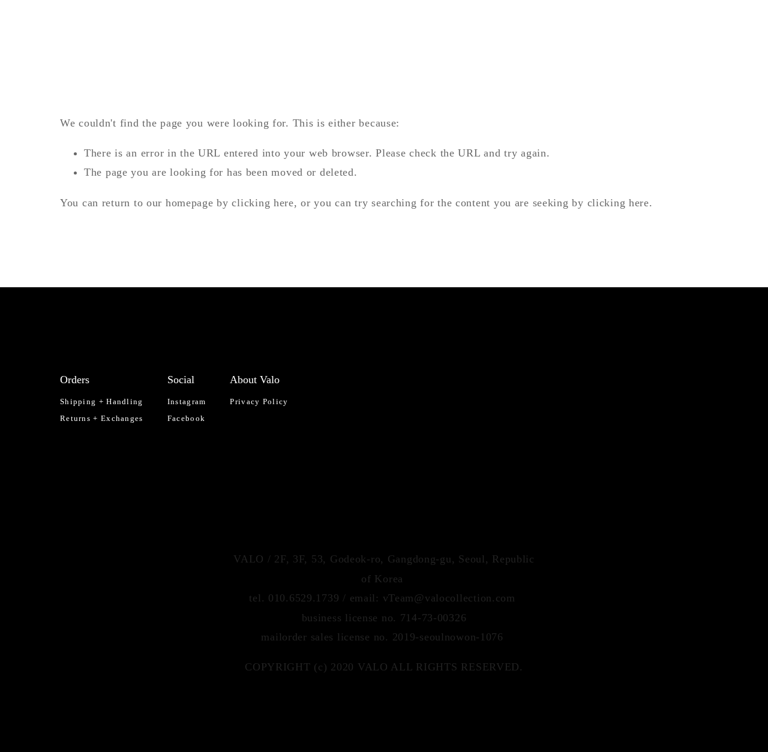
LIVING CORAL (131, 27)
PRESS (640, 27)
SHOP (257, 27)
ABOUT (600, 27)
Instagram (186, 401)
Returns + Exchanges (101, 418)
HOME (74, 27)
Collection (205, 27)
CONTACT (686, 27)
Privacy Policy (259, 401)
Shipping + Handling (101, 401)
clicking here (262, 203)
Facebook (186, 418)
